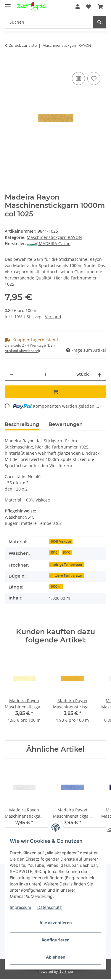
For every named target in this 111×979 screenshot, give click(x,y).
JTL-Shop (66, 971)
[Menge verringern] (11, 374)
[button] (77, 6)
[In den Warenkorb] (9, 64)
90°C (66, 552)
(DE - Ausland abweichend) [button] (30, 348)
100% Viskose (60, 541)
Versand (53, 316)
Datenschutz (49, 907)
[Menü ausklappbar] (8, 3)
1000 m (56, 586)
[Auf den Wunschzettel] (93, 78)
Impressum (20, 907)
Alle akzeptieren (55, 922)
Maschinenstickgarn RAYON (54, 237)
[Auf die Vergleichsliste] (78, 78)
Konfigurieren (56, 939)
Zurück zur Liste (23, 45)
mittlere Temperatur (66, 575)
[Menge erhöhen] (99, 374)
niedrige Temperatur (66, 564)
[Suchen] (99, 22)
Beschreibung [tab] (22, 424)
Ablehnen (55, 956)
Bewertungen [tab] (66, 424)
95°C (53, 552)
